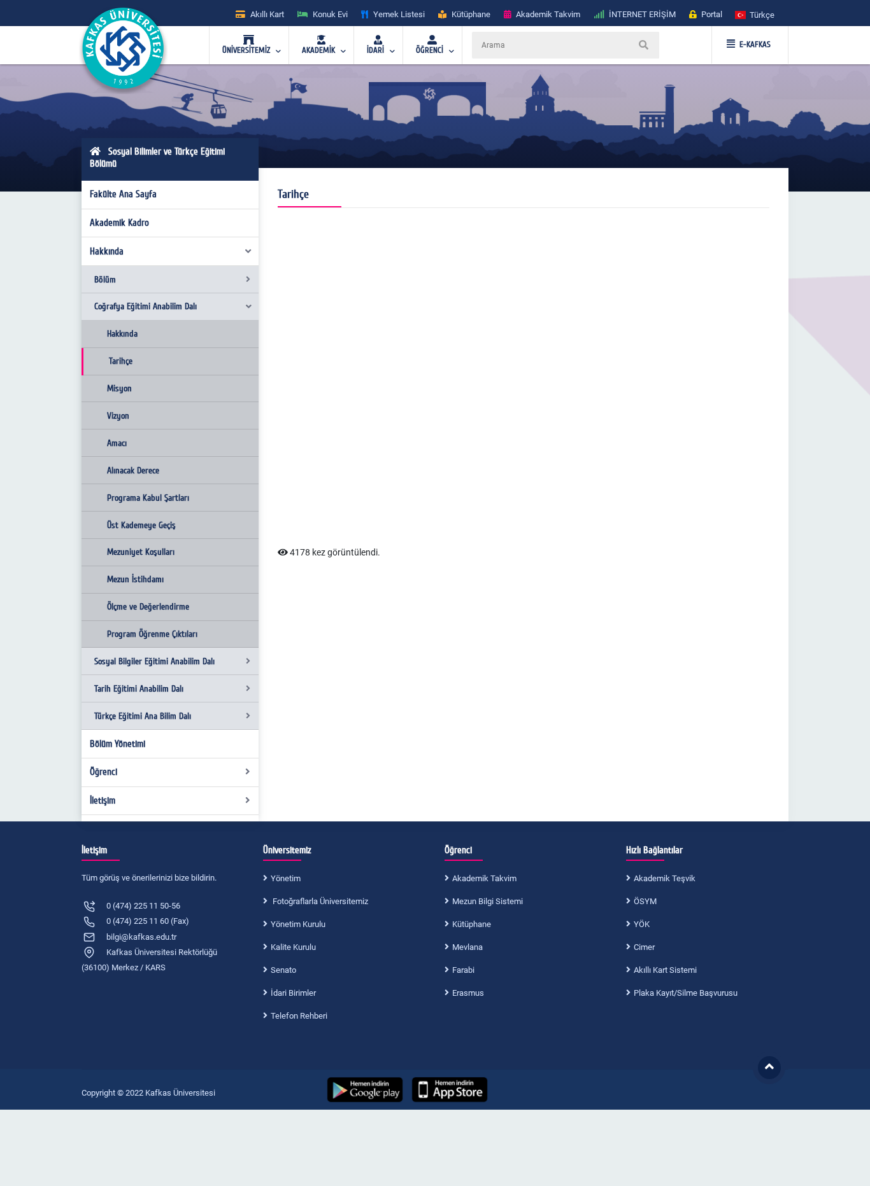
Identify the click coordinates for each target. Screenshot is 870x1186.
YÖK (642, 924)
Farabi (463, 970)
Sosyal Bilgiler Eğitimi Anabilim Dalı (154, 661)
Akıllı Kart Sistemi (665, 970)
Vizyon (118, 415)
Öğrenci (103, 772)
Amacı (117, 443)
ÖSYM (645, 901)
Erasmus (468, 993)
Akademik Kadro (119, 222)
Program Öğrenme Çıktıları (152, 634)
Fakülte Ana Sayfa (123, 194)
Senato (283, 970)
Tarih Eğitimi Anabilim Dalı (138, 688)
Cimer (644, 947)
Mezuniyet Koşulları (141, 552)
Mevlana (467, 947)
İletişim (102, 800)
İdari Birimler (293, 993)
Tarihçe (120, 361)
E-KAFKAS (755, 44)
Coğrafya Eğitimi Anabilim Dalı (145, 306)
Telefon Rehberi (299, 1016)
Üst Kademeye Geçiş (141, 525)
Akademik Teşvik (664, 878)
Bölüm (105, 279)
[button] (755, 14)
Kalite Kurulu (293, 947)
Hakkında (107, 251)
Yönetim (286, 878)
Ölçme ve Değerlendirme (148, 606)
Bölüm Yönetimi (117, 744)
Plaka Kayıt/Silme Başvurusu (686, 993)
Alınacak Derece (133, 470)
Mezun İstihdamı (135, 579)
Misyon (119, 388)
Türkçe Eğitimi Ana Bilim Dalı (142, 716)
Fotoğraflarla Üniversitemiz (319, 901)
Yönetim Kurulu (298, 924)
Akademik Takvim (484, 878)
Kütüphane (471, 924)
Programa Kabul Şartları (148, 497)
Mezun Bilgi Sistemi (487, 901)
